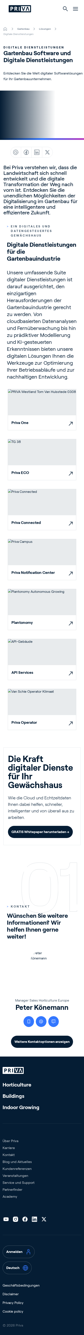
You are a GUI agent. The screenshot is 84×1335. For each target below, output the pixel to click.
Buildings (13, 1096)
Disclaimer (11, 1294)
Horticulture (17, 1085)
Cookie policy (13, 1311)
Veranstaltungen (15, 1176)
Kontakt (9, 1155)
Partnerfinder (12, 1189)
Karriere (9, 1148)
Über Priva (10, 1141)
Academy (10, 1196)
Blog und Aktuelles (17, 1162)
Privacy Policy (13, 1303)
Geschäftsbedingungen (21, 1285)
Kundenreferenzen (17, 1169)
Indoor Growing (21, 1107)
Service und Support (18, 1182)
